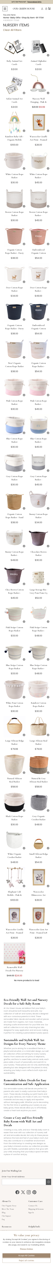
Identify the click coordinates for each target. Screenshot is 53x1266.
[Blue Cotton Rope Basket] (14, 425)
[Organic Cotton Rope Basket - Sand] (14, 500)
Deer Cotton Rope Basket (14, 289)
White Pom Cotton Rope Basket (14, 704)
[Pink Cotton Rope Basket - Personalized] (38, 387)
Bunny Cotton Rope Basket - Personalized (14, 555)
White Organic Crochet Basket (14, 856)
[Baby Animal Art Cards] (14, 47)
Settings (26, 1249)
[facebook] (17, 1192)
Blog (3, 1212)
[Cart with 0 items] (49, 8)
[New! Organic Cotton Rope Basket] (14, 349)
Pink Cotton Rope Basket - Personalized (38, 404)
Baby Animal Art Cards (14, 63)
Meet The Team (8, 1209)
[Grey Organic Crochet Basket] (38, 802)
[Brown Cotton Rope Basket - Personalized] (38, 198)
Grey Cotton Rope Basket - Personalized (38, 479)
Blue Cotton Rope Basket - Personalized (38, 441)
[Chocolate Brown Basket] (38, 538)
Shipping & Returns (36, 1209)
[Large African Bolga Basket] (14, 727)
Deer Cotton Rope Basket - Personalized (38, 290)
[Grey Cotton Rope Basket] (14, 462)
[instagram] (29, 1192)
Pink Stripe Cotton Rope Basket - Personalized (38, 630)
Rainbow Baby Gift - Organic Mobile (14, 138)
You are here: (9, 15)
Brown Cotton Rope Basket (14, 214)
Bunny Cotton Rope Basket (38, 516)
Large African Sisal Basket (38, 742)
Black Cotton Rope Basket (14, 818)
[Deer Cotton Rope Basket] (14, 274)
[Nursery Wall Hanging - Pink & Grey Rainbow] (38, 85)
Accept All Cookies (26, 1255)
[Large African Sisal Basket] (38, 727)
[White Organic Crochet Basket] (14, 840)
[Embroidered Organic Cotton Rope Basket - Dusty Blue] (38, 311)
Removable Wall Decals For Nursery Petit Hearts (14, 970)
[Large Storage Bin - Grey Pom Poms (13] (38, 576)
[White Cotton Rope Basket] (14, 160)
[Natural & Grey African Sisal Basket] (38, 764)
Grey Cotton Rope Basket (14, 478)
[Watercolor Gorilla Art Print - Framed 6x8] (14, 915)
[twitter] (23, 1192)
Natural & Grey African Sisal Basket (38, 780)
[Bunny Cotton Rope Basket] (38, 500)
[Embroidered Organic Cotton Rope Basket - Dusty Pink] (38, 236)
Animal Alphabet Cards (39, 63)
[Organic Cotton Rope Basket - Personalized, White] (38, 349)
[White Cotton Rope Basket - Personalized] (38, 160)
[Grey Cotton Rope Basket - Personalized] (38, 462)
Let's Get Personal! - (26, 2)
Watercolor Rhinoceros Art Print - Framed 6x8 (38, 895)
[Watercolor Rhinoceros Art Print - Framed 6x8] (38, 878)
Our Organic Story (9, 1206)
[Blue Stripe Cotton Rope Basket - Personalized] (38, 651)
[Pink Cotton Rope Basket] (14, 387)
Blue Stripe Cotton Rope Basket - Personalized (38, 668)
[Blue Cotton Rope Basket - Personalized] (38, 425)
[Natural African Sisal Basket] (14, 764)
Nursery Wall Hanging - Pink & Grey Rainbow (38, 102)
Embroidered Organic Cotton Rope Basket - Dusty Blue (38, 330)
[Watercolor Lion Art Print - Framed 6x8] (38, 915)
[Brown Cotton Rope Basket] (14, 198)
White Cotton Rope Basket (15, 176)
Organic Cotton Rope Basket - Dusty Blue (14, 328)
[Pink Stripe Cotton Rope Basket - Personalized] (38, 613)
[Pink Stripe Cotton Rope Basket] (14, 613)
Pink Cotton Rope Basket (14, 402)
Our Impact (6, 1216)
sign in (31, 1212)
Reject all (26, 1260)
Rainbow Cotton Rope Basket (38, 704)
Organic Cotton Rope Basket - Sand (14, 516)
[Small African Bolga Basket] (38, 840)
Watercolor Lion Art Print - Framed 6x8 (38, 931)
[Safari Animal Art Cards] (14, 85)
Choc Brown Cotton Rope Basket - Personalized (14, 592)
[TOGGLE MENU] (4, 8)
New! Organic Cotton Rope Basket (14, 365)
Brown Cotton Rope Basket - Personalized (38, 215)
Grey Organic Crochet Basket (38, 818)
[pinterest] (34, 1192)
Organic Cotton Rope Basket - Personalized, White (38, 366)
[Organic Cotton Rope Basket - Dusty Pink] (14, 236)
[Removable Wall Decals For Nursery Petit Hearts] (14, 953)
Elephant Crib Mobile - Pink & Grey (14, 895)
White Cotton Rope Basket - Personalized (39, 177)
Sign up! (48, 1182)
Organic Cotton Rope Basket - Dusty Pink (14, 253)
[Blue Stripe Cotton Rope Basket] (14, 651)
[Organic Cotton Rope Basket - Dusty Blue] (14, 311)
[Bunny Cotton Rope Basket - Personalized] (14, 538)
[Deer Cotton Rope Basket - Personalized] (38, 274)
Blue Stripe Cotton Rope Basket (14, 667)
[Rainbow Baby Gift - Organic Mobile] (14, 123)
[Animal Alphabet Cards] (38, 47)
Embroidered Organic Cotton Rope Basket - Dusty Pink (38, 254)
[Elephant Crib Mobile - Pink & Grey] (14, 878)
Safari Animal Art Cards (14, 100)
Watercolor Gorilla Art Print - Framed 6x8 (14, 932)
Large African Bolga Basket (14, 742)
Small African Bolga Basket (38, 856)
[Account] (42, 8)
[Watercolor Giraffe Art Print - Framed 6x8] (38, 123)
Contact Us (32, 1206)
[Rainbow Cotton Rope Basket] (38, 689)
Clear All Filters (12, 30)
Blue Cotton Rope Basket (14, 440)
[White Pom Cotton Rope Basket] (14, 689)
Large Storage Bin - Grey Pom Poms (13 (38, 591)
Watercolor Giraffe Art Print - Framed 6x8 (38, 139)
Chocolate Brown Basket (38, 553)
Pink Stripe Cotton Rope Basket (14, 629)
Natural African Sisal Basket (14, 780)
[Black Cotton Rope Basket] (14, 802)
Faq (3, 1219)
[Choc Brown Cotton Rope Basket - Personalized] (14, 576)
